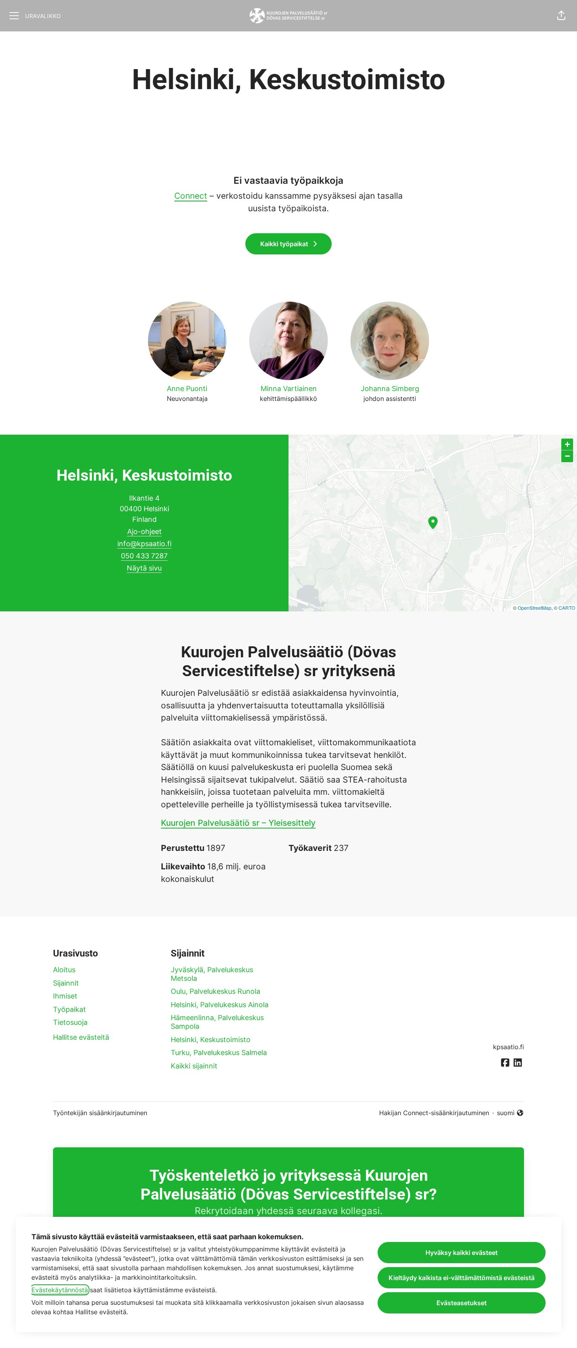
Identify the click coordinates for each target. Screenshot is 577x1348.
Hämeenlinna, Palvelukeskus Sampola (217, 1021)
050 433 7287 (144, 556)
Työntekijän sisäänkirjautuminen (100, 1113)
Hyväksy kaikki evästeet (461, 1253)
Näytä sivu (144, 568)
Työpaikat (69, 1009)
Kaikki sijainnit (194, 1066)
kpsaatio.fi (508, 1047)
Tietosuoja (70, 1022)
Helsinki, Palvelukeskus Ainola (219, 1004)
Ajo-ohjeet (144, 531)
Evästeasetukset (461, 1303)
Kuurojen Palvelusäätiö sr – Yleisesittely (238, 823)
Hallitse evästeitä (81, 1037)
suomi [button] (510, 1113)
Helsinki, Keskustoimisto (210, 1039)
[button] (561, 16)
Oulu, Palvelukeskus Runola (215, 991)
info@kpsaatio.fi (144, 544)
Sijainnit (66, 983)
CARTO (567, 607)
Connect (190, 196)
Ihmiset (65, 996)
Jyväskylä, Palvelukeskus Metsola (212, 974)
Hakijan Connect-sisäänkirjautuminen (434, 1113)
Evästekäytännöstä (59, 1290)
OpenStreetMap (534, 607)
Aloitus (64, 970)
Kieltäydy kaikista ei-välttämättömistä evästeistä (462, 1278)
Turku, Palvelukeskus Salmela (219, 1052)
